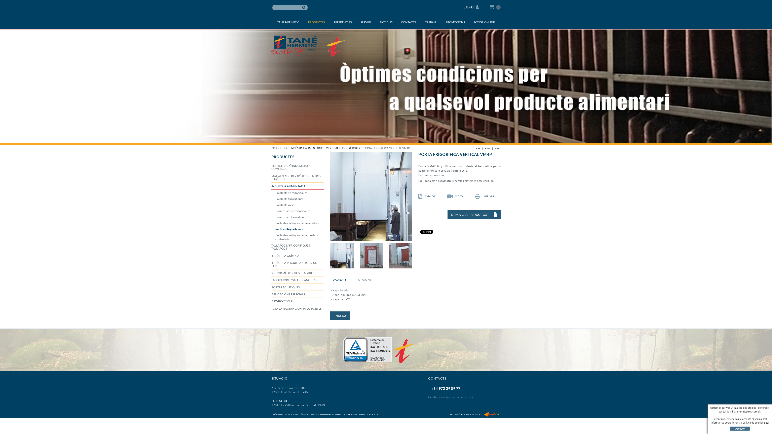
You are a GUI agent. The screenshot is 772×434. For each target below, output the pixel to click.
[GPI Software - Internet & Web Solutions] (492, 414)
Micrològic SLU (474, 414)
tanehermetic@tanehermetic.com (450, 397)
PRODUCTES (279, 148)
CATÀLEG (429, 196)
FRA (497, 148)
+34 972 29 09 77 (445, 388)
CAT (469, 148)
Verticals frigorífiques (343, 148)
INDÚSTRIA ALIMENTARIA (306, 148)
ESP (478, 148)
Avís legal (277, 414)
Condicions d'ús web (296, 414)
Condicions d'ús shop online (326, 414)
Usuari (468, 7)
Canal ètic (373, 414)
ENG (487, 148)
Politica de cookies (354, 414)
